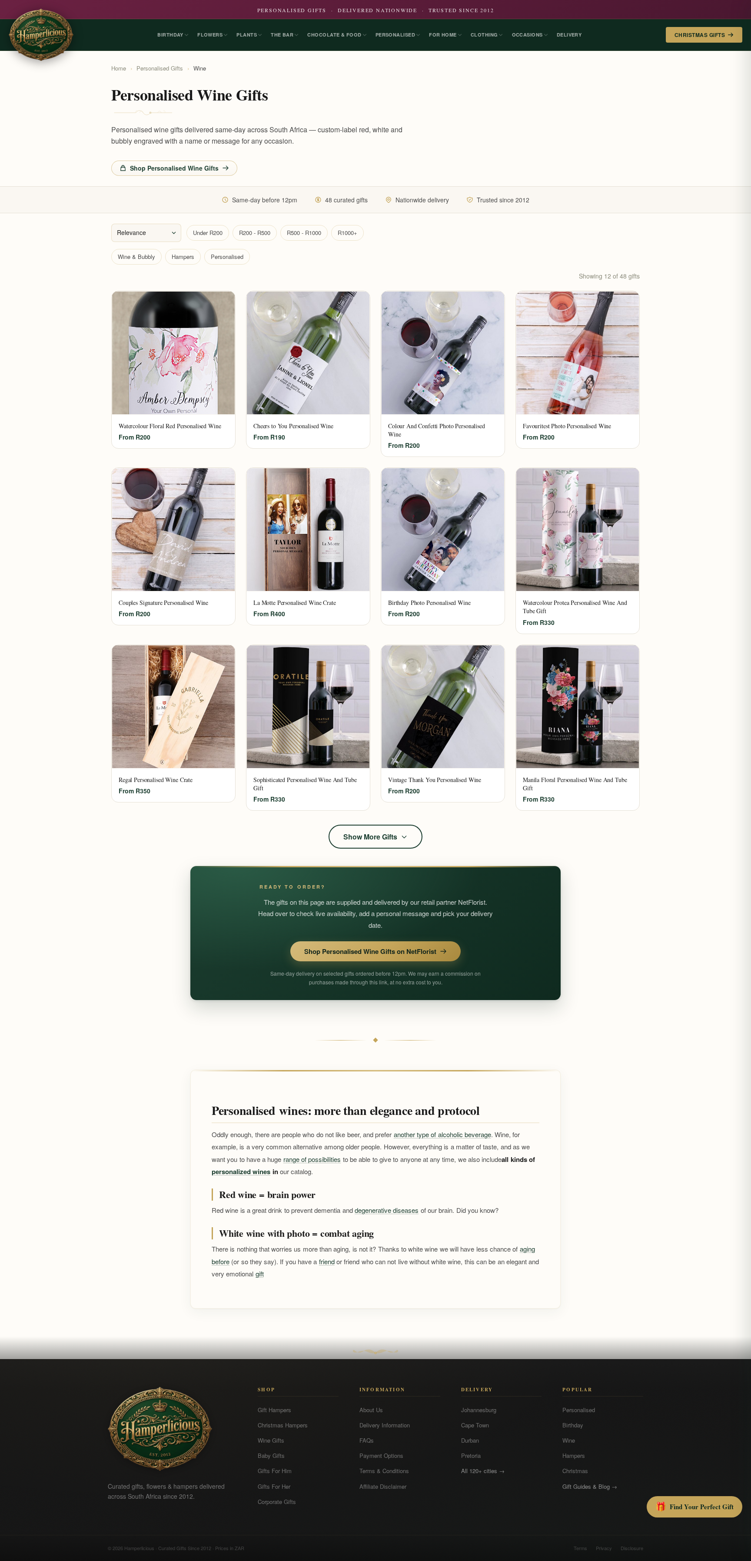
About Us (371, 1410)
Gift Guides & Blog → (589, 1486)
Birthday (572, 1425)
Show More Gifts (370, 837)
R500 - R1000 (304, 232)
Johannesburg (478, 1410)
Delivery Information (384, 1425)
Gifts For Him (275, 1471)
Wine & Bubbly (136, 256)
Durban (470, 1440)
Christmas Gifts (700, 35)
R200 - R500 (254, 232)
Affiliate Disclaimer (382, 1486)
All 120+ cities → (483, 1471)
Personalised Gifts (159, 68)
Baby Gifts (271, 1455)
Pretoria (471, 1455)
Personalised (227, 256)
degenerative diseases (387, 1210)
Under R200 (208, 232)
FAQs (366, 1440)
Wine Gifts (271, 1440)
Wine (568, 1440)
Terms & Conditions (384, 1471)
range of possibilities (312, 1159)
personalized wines (241, 1171)
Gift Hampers (274, 1410)
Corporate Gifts (277, 1501)
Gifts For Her (274, 1486)
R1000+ (347, 232)
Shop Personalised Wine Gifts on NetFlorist (370, 951)
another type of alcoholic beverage (442, 1134)
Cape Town (475, 1425)
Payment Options (381, 1455)
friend (327, 1261)
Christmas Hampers (283, 1425)
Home (118, 68)
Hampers (183, 256)
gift (260, 1273)
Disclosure (632, 1547)
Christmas (575, 1471)
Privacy (604, 1547)
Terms (580, 1547)
